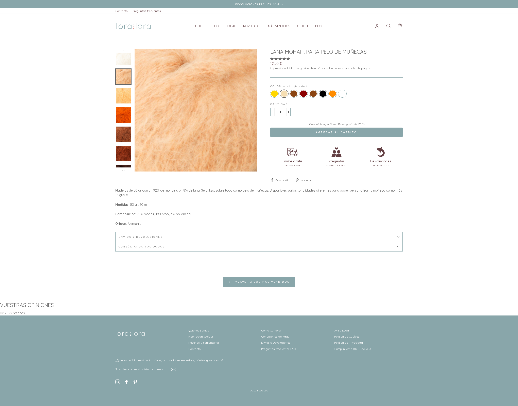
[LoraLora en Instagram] (117, 381)
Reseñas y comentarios (204, 342)
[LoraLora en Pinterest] (135, 381)
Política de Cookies (346, 336)
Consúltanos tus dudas (142, 246)
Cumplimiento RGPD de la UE (353, 349)
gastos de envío (310, 68)
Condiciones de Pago (275, 336)
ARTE (198, 26)
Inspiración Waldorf (201, 336)
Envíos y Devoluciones (275, 342)
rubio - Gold (274, 93)
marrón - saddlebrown (313, 93)
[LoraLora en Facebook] (126, 381)
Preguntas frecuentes (147, 11)
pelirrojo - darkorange (333, 93)
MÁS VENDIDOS (279, 26)
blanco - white (342, 93)
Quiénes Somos (198, 330)
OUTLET (302, 26)
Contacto (121, 11)
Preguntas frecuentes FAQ (278, 349)
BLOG (319, 26)
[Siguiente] (123, 169)
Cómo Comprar (271, 330)
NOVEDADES (252, 26)
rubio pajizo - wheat (284, 93)
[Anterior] (123, 51)
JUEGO (214, 26)
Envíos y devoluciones (141, 236)
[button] (280, 59)
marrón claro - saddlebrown (294, 93)
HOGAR (231, 26)
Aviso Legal (341, 330)
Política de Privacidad (348, 342)
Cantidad (279, 103)
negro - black (323, 93)
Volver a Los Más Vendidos (262, 281)
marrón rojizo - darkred (303, 93)
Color (288, 86)
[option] (259, 4)
